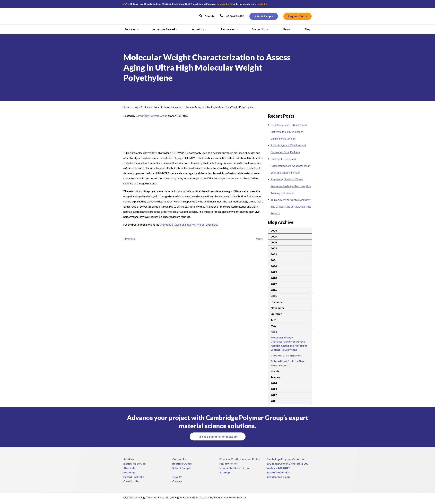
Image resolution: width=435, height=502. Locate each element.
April (274, 331)
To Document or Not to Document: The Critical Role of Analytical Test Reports (291, 206)
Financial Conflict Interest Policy (239, 459)
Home (126, 106)
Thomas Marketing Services (230, 497)
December (277, 301)
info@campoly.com (278, 476)
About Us (129, 468)
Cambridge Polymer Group (151, 115)
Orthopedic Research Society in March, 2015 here (188, 224)
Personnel (129, 472)
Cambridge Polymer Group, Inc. (286, 459)
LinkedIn (251, 4)
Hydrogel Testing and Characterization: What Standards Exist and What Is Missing (290, 165)
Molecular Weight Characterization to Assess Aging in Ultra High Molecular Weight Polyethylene (289, 343)
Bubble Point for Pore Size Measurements (287, 363)
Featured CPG (213, 4)
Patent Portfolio (133, 476)
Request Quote (182, 463)
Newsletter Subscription (234, 468)
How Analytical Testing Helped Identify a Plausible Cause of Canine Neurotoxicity (289, 131)
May (273, 325)
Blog (135, 106)
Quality (177, 476)
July (273, 319)
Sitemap (224, 472)
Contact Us (179, 459)
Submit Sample (181, 468)
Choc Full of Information (286, 355)
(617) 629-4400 (280, 472)
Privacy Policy (228, 463)
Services (128, 459)
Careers (177, 481)
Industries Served (134, 463)
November (277, 307)
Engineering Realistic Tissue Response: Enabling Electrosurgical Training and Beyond (291, 186)
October (276, 313)
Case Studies (131, 481)
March (275, 371)
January (276, 377)
